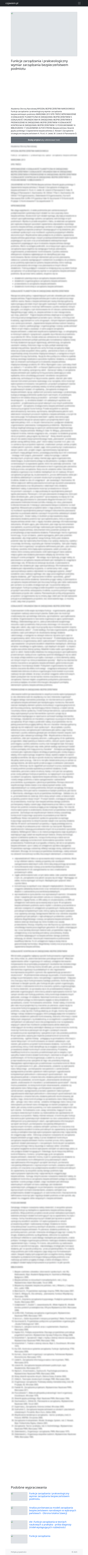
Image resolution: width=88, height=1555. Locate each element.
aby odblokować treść (44, 140)
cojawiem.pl (12, 3)
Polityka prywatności (18, 1552)
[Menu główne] (79, 3)
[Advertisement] (44, 89)
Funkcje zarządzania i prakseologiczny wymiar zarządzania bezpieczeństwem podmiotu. (49, 1496)
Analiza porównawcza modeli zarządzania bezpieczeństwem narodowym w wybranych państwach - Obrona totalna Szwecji (52, 1510)
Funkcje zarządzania (39, 1536)
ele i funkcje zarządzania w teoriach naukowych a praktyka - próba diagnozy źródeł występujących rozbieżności (50, 1524)
